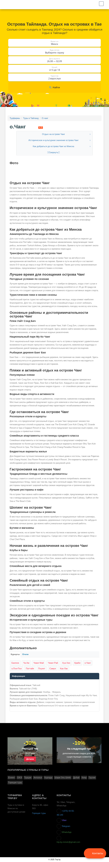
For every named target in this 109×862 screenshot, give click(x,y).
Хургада (48, 777)
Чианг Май (38, 663)
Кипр (84, 777)
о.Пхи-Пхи (16, 668)
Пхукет (41, 668)
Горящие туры (15, 782)
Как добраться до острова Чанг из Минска (53, 146)
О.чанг (45, 118)
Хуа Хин (66, 663)
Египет (11, 777)
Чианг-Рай (53, 663)
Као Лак (64, 668)
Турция (27, 777)
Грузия (92, 777)
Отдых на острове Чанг (53, 134)
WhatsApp (66, 832)
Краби (77, 663)
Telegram (65, 826)
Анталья (38, 777)
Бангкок (15, 663)
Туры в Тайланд (31, 118)
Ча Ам (26, 663)
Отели (25, 654)
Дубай (76, 777)
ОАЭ (19, 777)
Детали (30, 759)
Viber (64, 820)
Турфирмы (15, 118)
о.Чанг (88, 663)
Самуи (52, 668)
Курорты (15, 654)
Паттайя (30, 668)
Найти (56, 87)
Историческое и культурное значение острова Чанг (53, 140)
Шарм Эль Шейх (63, 777)
